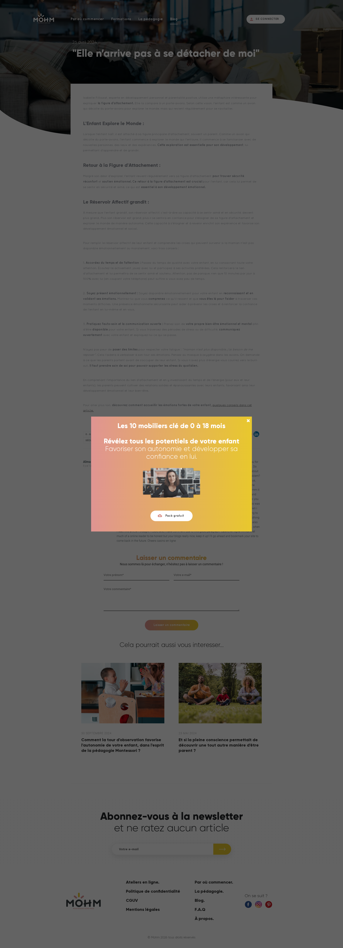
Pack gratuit (174, 515)
